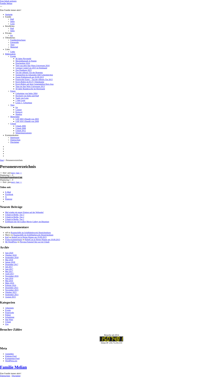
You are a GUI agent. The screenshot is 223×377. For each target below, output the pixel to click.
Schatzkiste (9, 317)
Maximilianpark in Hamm (26, 61)
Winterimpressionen (23, 133)
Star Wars (9, 319)
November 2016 (11, 276)
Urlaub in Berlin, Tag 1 (14, 219)
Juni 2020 (9, 253)
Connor (18, 110)
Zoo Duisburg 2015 (23, 70)
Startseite (9, 14)
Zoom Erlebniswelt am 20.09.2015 (29, 77)
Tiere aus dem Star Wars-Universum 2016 (32, 65)
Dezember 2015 (11, 288)
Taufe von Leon (22, 98)
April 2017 (9, 274)
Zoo (7, 324)
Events (13, 56)
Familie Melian (6, 3)
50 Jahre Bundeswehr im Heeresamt (30, 89)
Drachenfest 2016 (22, 63)
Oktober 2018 (11, 255)
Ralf (12, 19)
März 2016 (9, 283)
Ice (11, 35)
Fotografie (14, 42)
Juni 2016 (9, 278)
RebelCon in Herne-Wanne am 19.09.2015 (29, 237)
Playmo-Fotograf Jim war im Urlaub (34, 242)
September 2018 (11, 257)
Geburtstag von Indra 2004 (26, 93)
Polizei (8, 315)
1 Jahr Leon (20, 100)
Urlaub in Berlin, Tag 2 (14, 217)
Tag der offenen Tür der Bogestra (29, 72)
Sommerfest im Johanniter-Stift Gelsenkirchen (34, 75)
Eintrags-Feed (11, 356)
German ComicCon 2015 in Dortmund (31, 68)
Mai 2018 (9, 260)
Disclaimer (14, 142)
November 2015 (11, 290)
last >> (19, 173)
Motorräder (14, 117)
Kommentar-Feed (12, 358)
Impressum (14, 137)
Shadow (18, 114)
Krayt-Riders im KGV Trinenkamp (29, 82)
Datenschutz (15, 140)
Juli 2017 (9, 267)
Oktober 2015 (11, 292)
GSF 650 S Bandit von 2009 (27, 121)
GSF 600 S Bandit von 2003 (27, 119)
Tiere (12, 45)
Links (12, 52)
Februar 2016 (10, 285)
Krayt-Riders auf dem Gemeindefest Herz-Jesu (34, 84)
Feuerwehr (9, 312)
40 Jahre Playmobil (23, 59)
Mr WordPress (11, 242)
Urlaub (13, 124)
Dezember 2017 (11, 264)
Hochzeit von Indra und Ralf (27, 96)
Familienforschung (18, 40)
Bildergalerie (10, 54)
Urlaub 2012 (20, 130)
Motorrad (14, 47)
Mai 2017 (9, 271)
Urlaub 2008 (20, 128)
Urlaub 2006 (20, 126)
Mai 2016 (9, 281)
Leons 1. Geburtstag (23, 103)
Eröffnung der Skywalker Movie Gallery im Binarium (27, 222)
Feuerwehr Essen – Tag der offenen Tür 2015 (34, 79)
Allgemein (9, 308)
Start (2, 160)
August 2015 (10, 297)
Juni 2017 (9, 269)
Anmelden (9, 354)
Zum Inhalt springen (8, 1)
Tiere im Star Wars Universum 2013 (30, 86)
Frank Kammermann (13, 239)
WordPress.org (11, 361)
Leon (12, 24)
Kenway (18, 112)
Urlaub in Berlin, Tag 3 (14, 215)
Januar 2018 (10, 262)
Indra (12, 21)
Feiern (12, 91)
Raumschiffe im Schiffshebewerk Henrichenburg (31, 233)
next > (13, 173)
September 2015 (11, 295)
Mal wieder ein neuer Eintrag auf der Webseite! (24, 212)
